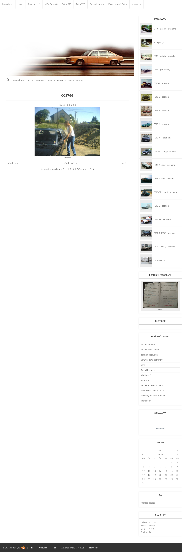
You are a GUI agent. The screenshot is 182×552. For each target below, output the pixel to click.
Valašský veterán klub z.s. (153, 395)
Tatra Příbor (146, 400)
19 (154, 475)
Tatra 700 (80, 4)
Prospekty (159, 42)
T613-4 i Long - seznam (165, 151)
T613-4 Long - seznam (164, 165)
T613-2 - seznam (161, 96)
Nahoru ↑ (93, 547)
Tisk (54, 547)
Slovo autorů (34, 4)
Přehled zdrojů (148, 502)
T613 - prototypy (162, 69)
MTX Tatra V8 (51, 4)
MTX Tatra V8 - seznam (165, 28)
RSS (32, 547)
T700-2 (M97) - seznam (164, 246)
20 (160, 475)
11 (149, 470)
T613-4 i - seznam (162, 137)
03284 (160, 309)
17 (143, 475)
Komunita (136, 4)
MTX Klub (145, 380)
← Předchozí (12, 163)
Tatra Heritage (148, 370)
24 (143, 479)
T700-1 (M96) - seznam (164, 233)
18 (149, 475)
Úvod (20, 4)
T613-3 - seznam (36, 80)
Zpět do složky (70, 163)
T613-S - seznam (161, 205)
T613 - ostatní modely (164, 56)
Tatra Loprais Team (150, 349)
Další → (125, 163)
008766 (60, 80)
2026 (160, 454)
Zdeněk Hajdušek (149, 354)
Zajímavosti (159, 260)
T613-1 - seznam (161, 83)
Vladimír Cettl (147, 375)
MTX (143, 365)
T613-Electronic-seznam (165, 192)
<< (143, 450)
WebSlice (43, 547)
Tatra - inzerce (97, 4)
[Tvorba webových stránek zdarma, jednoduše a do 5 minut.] (23, 547)
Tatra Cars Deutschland (152, 385)
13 (160, 470)
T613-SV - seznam (162, 219)
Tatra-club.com (148, 344)
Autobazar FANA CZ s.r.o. (153, 390)
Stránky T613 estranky (152, 359)
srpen (160, 450)
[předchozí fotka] (10, 131)
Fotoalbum (7, 4)
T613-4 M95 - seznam (164, 178)
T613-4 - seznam (161, 124)
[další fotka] (124, 131)
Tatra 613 (66, 4)
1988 (50, 80)
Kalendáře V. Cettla (117, 4)
